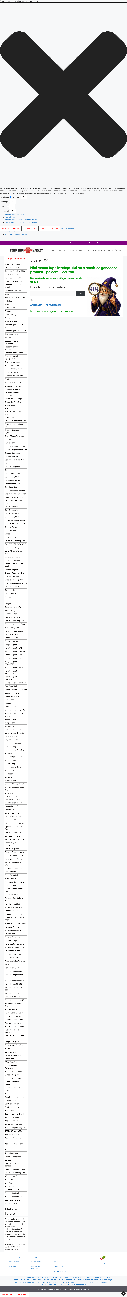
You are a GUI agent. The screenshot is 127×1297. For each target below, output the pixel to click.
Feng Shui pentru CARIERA (15, 651)
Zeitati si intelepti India (14, 1197)
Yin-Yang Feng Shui (12, 1190)
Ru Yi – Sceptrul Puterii (14, 1013)
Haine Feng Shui (11, 700)
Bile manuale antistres (14, 376)
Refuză (16, 228)
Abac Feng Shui (11, 304)
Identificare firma (58, 1266)
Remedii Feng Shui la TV (14, 981)
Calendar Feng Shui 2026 (15, 271)
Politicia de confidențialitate (15, 1257)
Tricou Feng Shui (11, 1153)
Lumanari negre (11, 747)
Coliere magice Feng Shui (15, 541)
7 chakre (8, 301)
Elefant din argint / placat (15, 607)
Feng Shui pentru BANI (14, 648)
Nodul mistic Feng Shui (14, 803)
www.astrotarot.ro (90, 1280)
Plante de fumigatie (13, 895)
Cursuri (87, 250)
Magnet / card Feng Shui (15, 750)
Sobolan (8, 1094)
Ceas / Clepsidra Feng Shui (15, 497)
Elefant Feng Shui (12, 611)
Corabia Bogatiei (11, 570)
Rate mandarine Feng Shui (15, 961)
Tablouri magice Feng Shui (15, 1128)
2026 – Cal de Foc (12, 275)
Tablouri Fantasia (12, 1121)
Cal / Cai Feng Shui (12, 473)
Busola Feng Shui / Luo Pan (16, 450)
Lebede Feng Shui (12, 736)
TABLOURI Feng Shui (13, 1124)
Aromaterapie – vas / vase (15, 331)
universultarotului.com (32, 1280)
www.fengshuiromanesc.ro (76, 1282)
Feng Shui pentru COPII (14, 658)
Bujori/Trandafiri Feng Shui (15, 446)
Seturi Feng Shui (11, 1059)
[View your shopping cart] (116, 250)
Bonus (59, 250)
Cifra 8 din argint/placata (15, 520)
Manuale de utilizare (13, 767)
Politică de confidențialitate (16, 234)
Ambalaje (9, 311)
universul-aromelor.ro (51, 1280)
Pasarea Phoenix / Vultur (15, 852)
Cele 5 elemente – (12, 510)
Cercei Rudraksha (12, 513)
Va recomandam (11, 1160)
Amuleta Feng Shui (12, 315)
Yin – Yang (9, 1183)
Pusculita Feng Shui (13, 958)
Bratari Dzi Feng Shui (13, 402)
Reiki (7, 964)
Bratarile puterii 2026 (13, 291)
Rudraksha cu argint (13, 1016)
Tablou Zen (9, 1111)
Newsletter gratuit (99, 250)
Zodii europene (11, 1203)
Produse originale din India (15, 923)
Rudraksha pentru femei (14, 1026)
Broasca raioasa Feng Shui (15, 421)
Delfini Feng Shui (11, 593)
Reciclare (102, 1263)
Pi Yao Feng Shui (11, 878)
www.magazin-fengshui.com (33, 1282)
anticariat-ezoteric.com (54, 1277)
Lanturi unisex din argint (14, 733)
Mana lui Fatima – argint (14, 757)
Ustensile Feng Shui (13, 1157)
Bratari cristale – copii (13, 399)
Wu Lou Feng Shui (12, 1176)
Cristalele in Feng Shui (14, 580)
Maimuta (8, 753)
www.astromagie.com (55, 1282)
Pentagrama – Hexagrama (15, 859)
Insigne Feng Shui (12, 723)
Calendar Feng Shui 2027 (15, 268)
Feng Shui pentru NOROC (15, 667)
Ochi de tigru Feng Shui (14, 816)
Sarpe (7, 1049)
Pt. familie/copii (11, 941)
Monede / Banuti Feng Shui (15, 784)
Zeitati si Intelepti (12, 1193)
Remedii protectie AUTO (14, 1000)
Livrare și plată (35, 1257)
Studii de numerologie (13, 1107)
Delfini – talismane (12, 590)
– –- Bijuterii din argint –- (15, 297)
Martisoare (9, 774)
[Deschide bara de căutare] (120, 250)
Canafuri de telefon (12, 480)
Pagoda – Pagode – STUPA (16, 839)
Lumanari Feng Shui (13, 743)
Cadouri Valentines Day (14, 460)
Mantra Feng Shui (12, 764)
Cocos (7, 534)
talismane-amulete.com (96, 1277)
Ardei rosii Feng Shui (13, 321)
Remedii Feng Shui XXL (14, 984)
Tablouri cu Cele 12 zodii (14, 1114)
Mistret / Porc (10, 781)
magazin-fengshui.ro (35, 1277)
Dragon (8, 604)
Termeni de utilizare (13, 1261)
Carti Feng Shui (11, 487)
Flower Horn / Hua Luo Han (16, 690)
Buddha (8, 439)
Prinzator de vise (11, 911)
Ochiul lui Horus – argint (14, 823)
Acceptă (5, 228)
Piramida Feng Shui (12, 885)
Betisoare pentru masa (14, 353)
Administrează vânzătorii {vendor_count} (21, 220)
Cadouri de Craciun (12, 453)
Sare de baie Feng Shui (14, 1045)
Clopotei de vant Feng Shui (15, 524)
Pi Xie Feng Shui (11, 875)
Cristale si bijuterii (12, 576)
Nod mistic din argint (13, 799)
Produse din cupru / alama (15, 914)
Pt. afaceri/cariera (12, 927)
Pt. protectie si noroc (13, 951)
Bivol (7, 379)
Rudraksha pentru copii (14, 1023)
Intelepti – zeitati (11, 726)
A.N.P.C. (79, 1257)
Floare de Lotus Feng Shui (15, 683)
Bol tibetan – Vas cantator (15, 382)
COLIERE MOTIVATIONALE (15, 544)
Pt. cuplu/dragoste (12, 937)
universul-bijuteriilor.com (75, 1277)
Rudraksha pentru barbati (15, 1020)
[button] (63, 95)
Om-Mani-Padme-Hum (14, 833)
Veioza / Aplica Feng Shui (15, 1173)
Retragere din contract (60, 1271)
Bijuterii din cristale (12, 362)
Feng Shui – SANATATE (14, 638)
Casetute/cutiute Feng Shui (16, 491)
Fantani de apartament (14, 631)
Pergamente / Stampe (13, 868)
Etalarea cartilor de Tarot (15, 624)
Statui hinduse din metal (14, 1097)
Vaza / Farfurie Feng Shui (15, 1169)
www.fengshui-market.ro (72, 1280)
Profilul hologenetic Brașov (58, 1285)
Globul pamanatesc (12, 696)
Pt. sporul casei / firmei (14, 954)
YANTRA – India (11, 1179)
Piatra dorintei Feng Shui (15, 882)
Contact (110, 250)
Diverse (8, 597)
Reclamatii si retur (36, 1261)
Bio (55, 1261)
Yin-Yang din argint (12, 1186)
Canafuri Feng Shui (12, 484)
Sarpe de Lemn (11, 1052)
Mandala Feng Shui (12, 760)
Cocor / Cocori (10, 531)
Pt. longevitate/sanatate (14, 944)
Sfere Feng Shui (11, 1062)
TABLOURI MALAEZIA (13, 1131)
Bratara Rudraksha (12, 389)
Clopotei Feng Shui (12, 527)
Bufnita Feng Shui (12, 443)
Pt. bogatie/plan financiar (15, 930)
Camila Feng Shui (12, 477)
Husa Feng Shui (11, 707)
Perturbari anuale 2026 (14, 278)
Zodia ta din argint (12, 1200)
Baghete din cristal (12, 334)
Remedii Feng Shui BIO (14, 971)
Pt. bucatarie (10, 934)
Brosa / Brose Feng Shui (14, 436)
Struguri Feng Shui (12, 1100)
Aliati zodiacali (10, 308)
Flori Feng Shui (11, 686)
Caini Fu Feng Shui (12, 467)
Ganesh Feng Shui (12, 693)
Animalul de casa (12, 318)
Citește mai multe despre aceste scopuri (21, 222)
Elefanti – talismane (13, 614)
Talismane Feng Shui (13, 1134)
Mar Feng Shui (10, 771)
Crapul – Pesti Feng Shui (14, 573)
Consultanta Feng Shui (14, 548)
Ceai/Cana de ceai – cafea (15, 494)
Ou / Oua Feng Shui (12, 836)
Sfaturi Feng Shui (76, 250)
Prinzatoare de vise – (13, 907)
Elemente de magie (12, 617)
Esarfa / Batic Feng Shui (14, 621)
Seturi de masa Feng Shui (15, 1055)
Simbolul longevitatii (13, 1075)
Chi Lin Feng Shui (12, 517)
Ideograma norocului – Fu (15, 710)
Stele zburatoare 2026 (14, 281)
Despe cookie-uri (12, 232)
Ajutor (66, 250)
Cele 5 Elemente (11, 507)
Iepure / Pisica (10, 719)
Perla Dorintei (10, 872)
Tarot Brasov (94, 1282)
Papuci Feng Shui (12, 849)
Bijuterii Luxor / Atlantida (15, 369)
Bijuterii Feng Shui (12, 365)
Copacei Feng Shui (12, 560)
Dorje (7, 600)
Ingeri (7, 294)
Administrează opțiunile (14, 215)
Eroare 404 (39, 260)
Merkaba (8, 777)
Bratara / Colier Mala (13, 386)
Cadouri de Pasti (11, 456)
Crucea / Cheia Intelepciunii (16, 583)
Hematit (8, 703)
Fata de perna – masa (13, 634)
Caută (80, 293)
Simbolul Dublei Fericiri (14, 1072)
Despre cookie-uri (13, 1266)
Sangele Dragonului (12, 1042)
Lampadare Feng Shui (13, 730)
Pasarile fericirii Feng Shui (15, 856)
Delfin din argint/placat (14, 587)
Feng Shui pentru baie (13, 645)
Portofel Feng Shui (12, 904)
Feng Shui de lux (11, 641)
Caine (7, 463)
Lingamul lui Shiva (12, 740)
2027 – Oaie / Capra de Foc (16, 264)
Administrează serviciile (14, 217)
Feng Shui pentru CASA (14, 655)
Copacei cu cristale (12, 557)
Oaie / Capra (10, 810)
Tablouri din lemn (12, 1117)
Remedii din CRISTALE (14, 968)
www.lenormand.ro (78, 1285)
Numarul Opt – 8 (11, 806)
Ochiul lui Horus (11, 820)
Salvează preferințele (49, 228)
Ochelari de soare (12, 813)
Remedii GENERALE (13, 993)
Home (52, 250)
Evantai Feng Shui (12, 628)
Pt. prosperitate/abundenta (16, 947)
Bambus (8, 337)
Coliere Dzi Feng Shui (13, 537)
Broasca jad (9, 417)
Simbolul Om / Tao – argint (15, 1078)
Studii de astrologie (12, 1104)
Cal (6, 470)
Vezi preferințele (30, 228)
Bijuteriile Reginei (12, 372)
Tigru (7, 1150)
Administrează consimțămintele (14, 1295)
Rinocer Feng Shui (12, 1009)
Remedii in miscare (12, 997)
